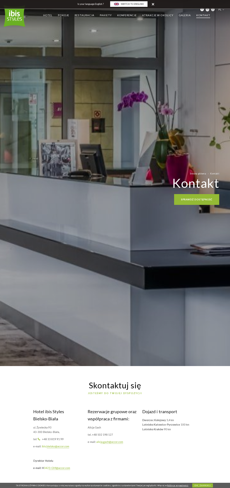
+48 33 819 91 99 (53, 439)
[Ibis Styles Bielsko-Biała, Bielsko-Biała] (14, 16)
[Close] (153, 4)
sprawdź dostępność (196, 199)
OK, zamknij (202, 485)
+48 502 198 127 (102, 434)
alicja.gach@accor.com (109, 441)
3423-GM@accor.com (57, 467)
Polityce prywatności (177, 485)
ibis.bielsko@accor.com (55, 446)
